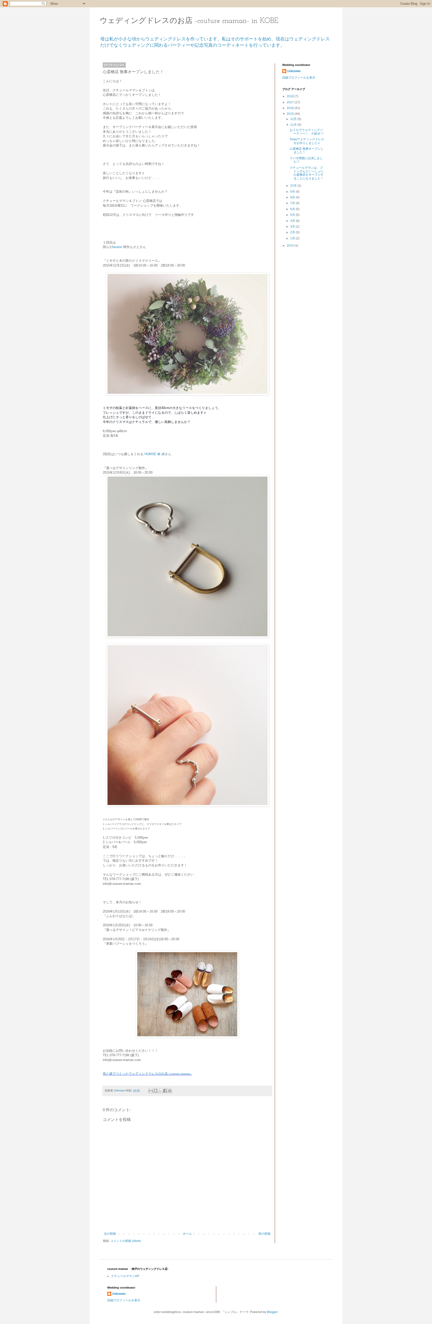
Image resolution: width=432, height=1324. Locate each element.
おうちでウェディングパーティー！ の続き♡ (307, 131)
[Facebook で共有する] (165, 1090)
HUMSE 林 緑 (154, 454)
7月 (293, 203)
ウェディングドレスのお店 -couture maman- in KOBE (189, 21)
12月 (294, 119)
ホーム (187, 1233)
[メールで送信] (150, 1090)
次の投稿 (110, 1233)
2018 (290, 96)
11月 (294, 125)
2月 (293, 232)
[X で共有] (160, 1090)
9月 (293, 191)
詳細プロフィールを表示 (298, 77)
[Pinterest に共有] (169, 1090)
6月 (293, 209)
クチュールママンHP (125, 1276)
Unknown (293, 71)
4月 (293, 221)
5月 (293, 215)
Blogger (272, 1312)
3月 (293, 226)
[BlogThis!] (155, 1090)
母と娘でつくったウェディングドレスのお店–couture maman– (147, 1073)
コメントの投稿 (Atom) (125, 1241)
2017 (290, 102)
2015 (290, 114)
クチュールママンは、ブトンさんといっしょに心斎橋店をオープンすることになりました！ (307, 173)
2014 (290, 245)
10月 (294, 185)
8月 (293, 197)
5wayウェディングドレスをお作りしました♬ (307, 140)
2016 (290, 108)
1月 (293, 238)
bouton (117, 247)
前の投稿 (264, 1233)
